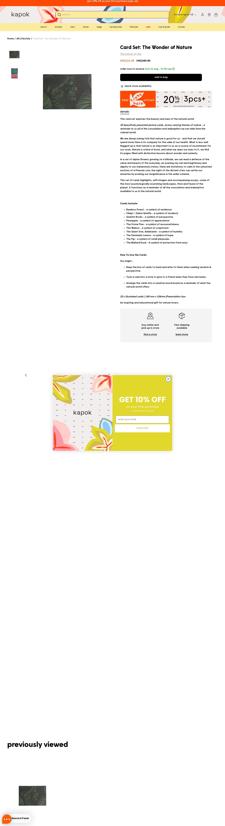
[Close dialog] (168, 379)
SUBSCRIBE (142, 428)
